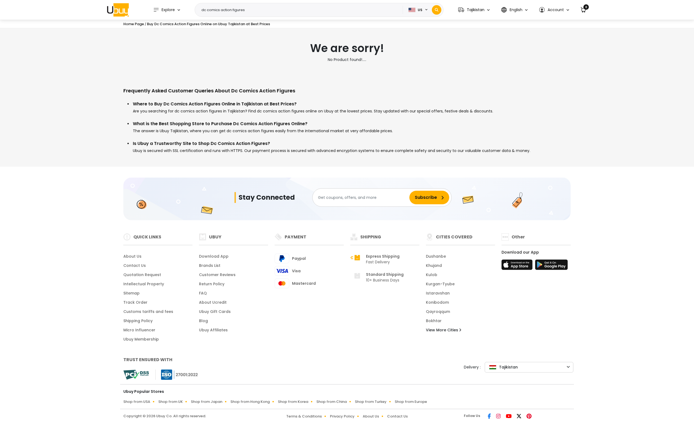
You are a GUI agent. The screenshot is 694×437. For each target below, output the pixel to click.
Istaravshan (438, 293)
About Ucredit (213, 302)
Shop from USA (136, 401)
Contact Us (134, 265)
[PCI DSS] (136, 375)
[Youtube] (509, 416)
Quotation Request (142, 274)
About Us (132, 256)
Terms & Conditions (304, 416)
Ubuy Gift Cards (215, 311)
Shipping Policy (138, 320)
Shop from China (331, 401)
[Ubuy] (118, 10)
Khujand (434, 265)
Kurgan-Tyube (440, 284)
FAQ (203, 293)
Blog (203, 320)
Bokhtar (434, 320)
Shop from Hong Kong (250, 401)
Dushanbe (436, 256)
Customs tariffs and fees (148, 311)
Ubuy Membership (141, 339)
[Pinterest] (529, 416)
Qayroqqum (438, 311)
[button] (474, 10)
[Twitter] (519, 416)
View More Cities (442, 330)
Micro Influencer (139, 330)
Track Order (135, 302)
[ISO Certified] (176, 374)
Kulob (431, 274)
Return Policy (211, 284)
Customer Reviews (217, 274)
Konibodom (437, 302)
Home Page (133, 24)
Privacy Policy (342, 416)
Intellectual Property (143, 284)
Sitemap (131, 293)
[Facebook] (490, 416)
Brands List (209, 265)
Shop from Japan (206, 401)
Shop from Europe (411, 401)
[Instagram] (499, 416)
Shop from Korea (293, 401)
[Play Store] (551, 266)
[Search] (436, 10)
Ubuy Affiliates (213, 330)
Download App (214, 256)
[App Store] (518, 266)
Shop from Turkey (371, 401)
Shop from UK (170, 401)
